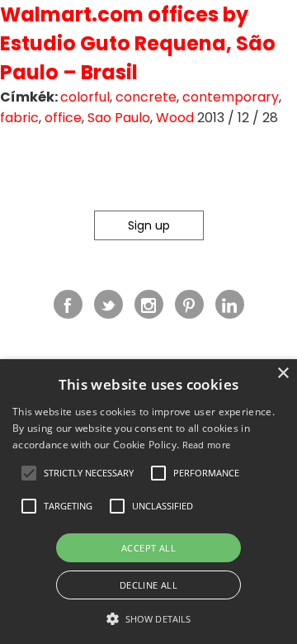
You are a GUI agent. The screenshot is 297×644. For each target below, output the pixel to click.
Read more (206, 444)
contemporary (230, 97)
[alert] (148, 501)
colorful (85, 97)
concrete (146, 97)
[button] (28, 473)
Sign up (149, 225)
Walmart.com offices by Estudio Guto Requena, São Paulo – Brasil (138, 43)
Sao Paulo (118, 117)
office (63, 117)
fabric (19, 117)
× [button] (282, 373)
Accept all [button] (148, 548)
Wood (175, 117)
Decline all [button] (148, 585)
